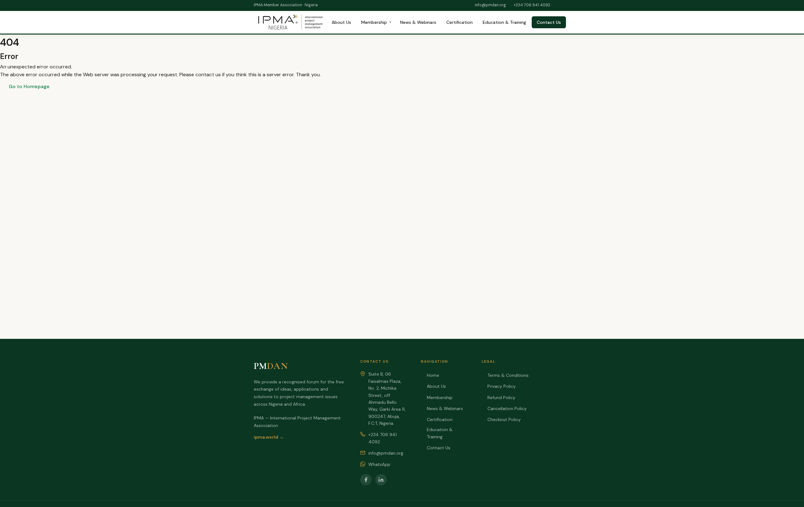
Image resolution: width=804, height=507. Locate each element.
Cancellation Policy (507, 408)
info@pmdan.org (490, 5)
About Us (341, 22)
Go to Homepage (29, 86)
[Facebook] (366, 479)
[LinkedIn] (381, 479)
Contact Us (549, 22)
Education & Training (504, 22)
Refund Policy (501, 397)
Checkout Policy (504, 419)
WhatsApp (379, 464)
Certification (459, 22)
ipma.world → (269, 437)
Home (433, 375)
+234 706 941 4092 (531, 5)
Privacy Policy (501, 386)
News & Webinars (418, 22)
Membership (374, 22)
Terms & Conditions (508, 375)
